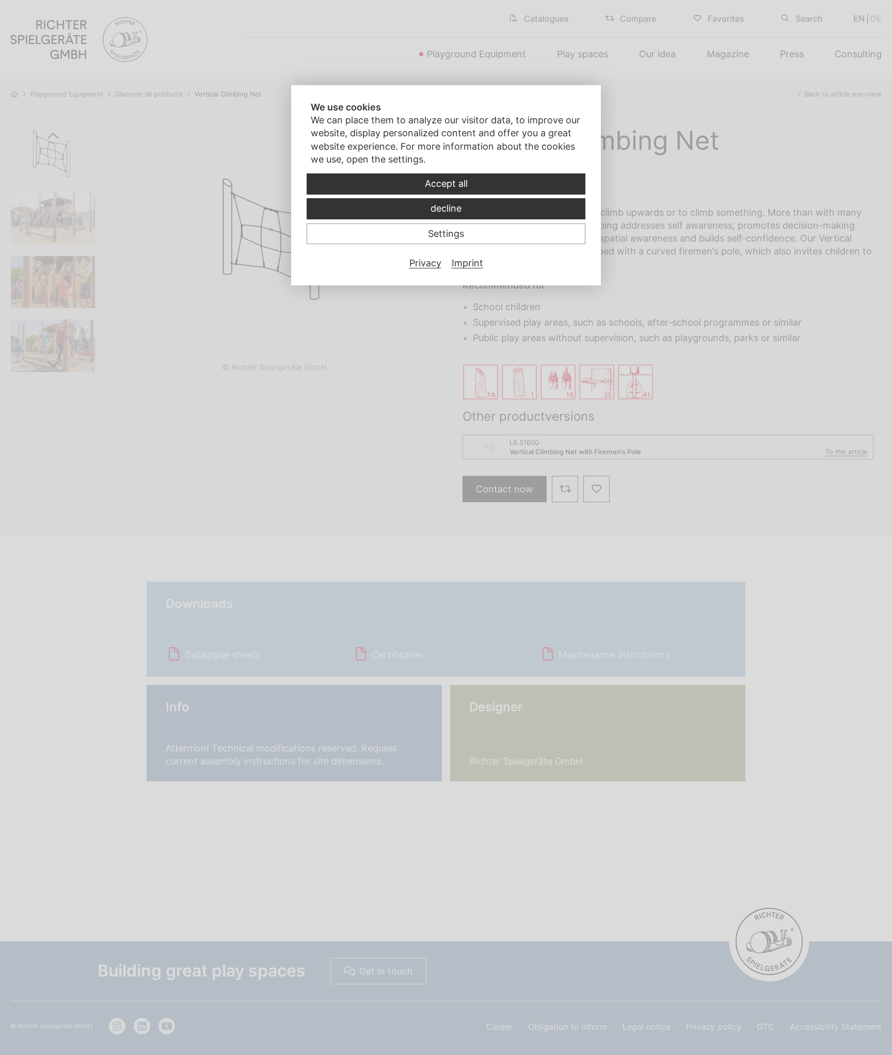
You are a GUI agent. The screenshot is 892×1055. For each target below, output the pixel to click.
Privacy (425, 263)
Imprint (467, 263)
